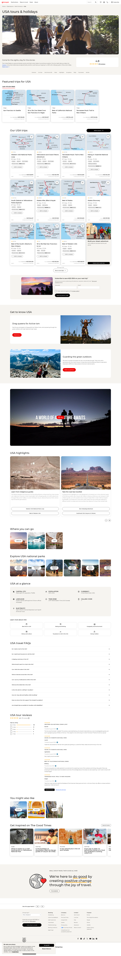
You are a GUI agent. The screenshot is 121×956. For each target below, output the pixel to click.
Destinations (14, 2)
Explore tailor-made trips (99, 263)
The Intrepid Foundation (92, 917)
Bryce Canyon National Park (90, 568)
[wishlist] (100, 2)
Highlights (61, 72)
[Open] (29, 718)
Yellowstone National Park (36, 568)
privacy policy (75, 291)
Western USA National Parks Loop (35, 508)
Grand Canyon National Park (18, 568)
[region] (28, 948)
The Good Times (64, 917)
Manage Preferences (46, 948)
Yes (37, 906)
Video (55, 72)
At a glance (68, 72)
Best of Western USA (35, 513)
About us (63, 914)
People (88, 920)
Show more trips (59, 270)
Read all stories (106, 825)
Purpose (89, 912)
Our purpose (54, 891)
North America (18, 6)
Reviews (76, 922)
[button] (116, 52)
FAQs (75, 72)
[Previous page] (106, 520)
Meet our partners (69, 369)
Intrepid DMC (64, 920)
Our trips (40, 72)
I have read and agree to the (68, 291)
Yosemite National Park (54, 568)
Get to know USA (48, 72)
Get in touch (77, 914)
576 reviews (101, 64)
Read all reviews (49, 789)
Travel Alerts (51, 922)
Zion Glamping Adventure (86, 508)
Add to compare (18, 167)
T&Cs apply (33, 921)
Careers (62, 922)
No (42, 906)
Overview (34, 72)
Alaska (36, 540)
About (36, 2)
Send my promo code (62, 295)
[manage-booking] (104, 2)
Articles (87, 72)
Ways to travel (24, 2)
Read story (17, 335)
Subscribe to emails (32, 925)
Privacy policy (64, 925)
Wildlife (88, 925)
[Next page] (109, 520)
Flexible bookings (52, 925)
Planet (88, 922)
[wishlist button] (31, 136)
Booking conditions (52, 927)
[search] (90, 2)
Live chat (76, 917)
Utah (54, 540)
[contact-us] (107, 2)
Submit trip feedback (53, 917)
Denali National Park (108, 568)
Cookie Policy (15, 951)
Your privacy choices (67, 927)
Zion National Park (72, 568)
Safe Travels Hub (52, 920)
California (18, 540)
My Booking (51, 914)
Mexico (36, 809)
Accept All (46, 945)
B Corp (88, 914)
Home (3, 6)
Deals (31, 2)
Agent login (51, 930)
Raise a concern (77, 927)
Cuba (54, 809)
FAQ (75, 920)
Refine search (98, 130)
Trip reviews (81, 72)
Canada (18, 809)
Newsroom (76, 925)
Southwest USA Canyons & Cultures (86, 513)
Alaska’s (4, 65)
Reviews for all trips (61, 789)
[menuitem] (5, 2)
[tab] (8, 86)
